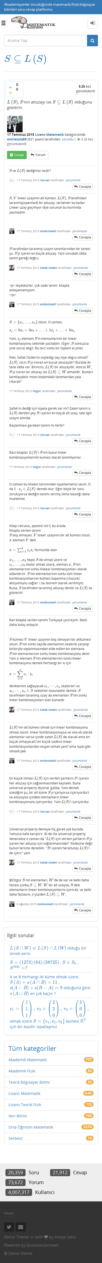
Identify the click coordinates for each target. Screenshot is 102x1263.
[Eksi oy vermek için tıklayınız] (10, 93)
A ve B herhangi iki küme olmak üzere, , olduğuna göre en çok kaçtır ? (50, 985)
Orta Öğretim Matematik (30, 1127)
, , (44, 965)
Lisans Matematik (49, 134)
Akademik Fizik (21, 1071)
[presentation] (25, 58)
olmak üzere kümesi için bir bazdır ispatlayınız (49, 1014)
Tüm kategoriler (32, 1048)
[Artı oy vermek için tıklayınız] (10, 87)
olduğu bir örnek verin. (48, 950)
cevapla (85, 186)
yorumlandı (73, 180)
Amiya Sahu (65, 1236)
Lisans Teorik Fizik (24, 1104)
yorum (40, 155)
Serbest (15, 1138)
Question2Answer (42, 1245)
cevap (19, 155)
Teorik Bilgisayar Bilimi (29, 1082)
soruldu (67, 139)
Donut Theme (16, 1236)
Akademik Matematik (27, 1059)
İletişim (9, 1213)
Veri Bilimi (17, 1115)
